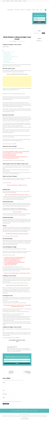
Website (4, 397)
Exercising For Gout (7, 61)
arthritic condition (9, 88)
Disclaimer (21, 410)
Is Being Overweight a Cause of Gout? (9, 62)
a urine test (23, 167)
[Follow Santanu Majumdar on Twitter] (15, 346)
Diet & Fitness (17, 9)
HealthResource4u (19, 349)
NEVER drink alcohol (6, 241)
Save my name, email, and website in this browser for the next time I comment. (12, 401)
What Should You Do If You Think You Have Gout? (11, 56)
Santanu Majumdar (14, 41)
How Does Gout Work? (7, 54)
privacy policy (24, 417)
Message (4, 382)
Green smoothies (5, 214)
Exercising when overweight (7, 301)
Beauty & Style (22, 9)
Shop (41, 9)
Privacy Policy (26, 410)
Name (3, 390)
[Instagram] (16, 346)
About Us (13, 410)
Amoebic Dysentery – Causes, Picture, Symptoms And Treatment (26, 372)
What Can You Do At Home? (8, 57)
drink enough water (20, 191)
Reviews (37, 9)
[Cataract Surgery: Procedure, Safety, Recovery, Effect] (6, 371)
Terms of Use (31, 410)
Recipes (33, 9)
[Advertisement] (24, 18)
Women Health (28, 9)
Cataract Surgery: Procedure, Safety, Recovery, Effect (11, 372)
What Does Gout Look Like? (8, 55)
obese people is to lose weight (17, 266)
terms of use (44, 416)
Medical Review (17, 410)
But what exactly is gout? (7, 53)
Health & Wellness (10, 9)
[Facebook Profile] (14, 346)
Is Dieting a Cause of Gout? (8, 60)
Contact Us (35, 410)
